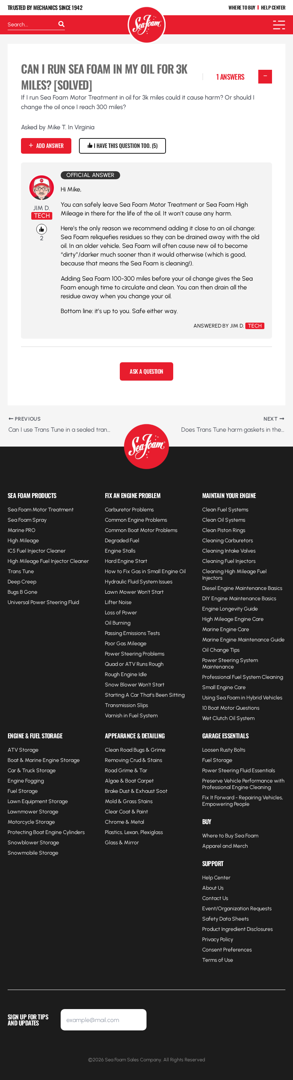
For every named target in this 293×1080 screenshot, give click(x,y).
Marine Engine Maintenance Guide (243, 639)
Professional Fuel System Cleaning (242, 677)
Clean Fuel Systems (225, 509)
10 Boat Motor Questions (230, 708)
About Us (213, 888)
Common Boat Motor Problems (141, 530)
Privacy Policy (217, 939)
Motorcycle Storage (31, 822)
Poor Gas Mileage (125, 643)
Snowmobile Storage (33, 853)
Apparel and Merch (225, 846)
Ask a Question (146, 371)
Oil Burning (117, 623)
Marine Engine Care (225, 629)
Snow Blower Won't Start (134, 684)
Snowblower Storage (33, 842)
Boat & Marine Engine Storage (44, 760)
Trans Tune (21, 571)
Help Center (216, 877)
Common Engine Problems (136, 520)
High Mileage (23, 540)
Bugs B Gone (22, 592)
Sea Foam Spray (27, 520)
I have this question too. (124, 145)
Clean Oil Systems (223, 520)
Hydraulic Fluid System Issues (138, 582)
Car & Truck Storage (32, 770)
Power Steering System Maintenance (230, 663)
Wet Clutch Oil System (228, 718)
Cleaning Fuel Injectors (229, 561)
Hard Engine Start (126, 561)
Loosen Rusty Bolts (223, 750)
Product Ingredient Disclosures (237, 929)
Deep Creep (22, 582)
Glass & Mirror (122, 842)
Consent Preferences (227, 950)
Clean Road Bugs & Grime (135, 750)
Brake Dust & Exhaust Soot (136, 791)
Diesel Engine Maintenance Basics (242, 588)
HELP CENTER (273, 7)
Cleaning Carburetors (227, 540)
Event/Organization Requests (237, 908)
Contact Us (215, 898)
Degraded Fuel (122, 540)
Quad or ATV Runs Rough (134, 664)
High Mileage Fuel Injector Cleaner (48, 561)
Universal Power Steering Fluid (43, 602)
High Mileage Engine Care (233, 619)
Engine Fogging (26, 781)
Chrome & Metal (124, 822)
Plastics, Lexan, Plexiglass (134, 832)
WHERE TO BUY (242, 7)
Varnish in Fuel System (131, 715)
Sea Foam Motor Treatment (41, 509)
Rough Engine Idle (126, 674)
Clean (209, 530)
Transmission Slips (126, 705)
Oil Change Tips (221, 650)
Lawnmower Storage (33, 811)
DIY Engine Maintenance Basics (239, 598)
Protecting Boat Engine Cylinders (46, 832)
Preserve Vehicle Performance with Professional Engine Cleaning (243, 784)
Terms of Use (217, 960)
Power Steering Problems (134, 654)
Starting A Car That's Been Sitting (145, 695)
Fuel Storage (23, 791)
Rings (238, 530)
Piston (224, 530)
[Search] (61, 25)
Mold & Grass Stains (129, 801)
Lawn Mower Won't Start (134, 592)
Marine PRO (21, 530)
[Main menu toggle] (279, 25)
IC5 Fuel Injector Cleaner (37, 551)
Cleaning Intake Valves (229, 551)
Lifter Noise (118, 602)
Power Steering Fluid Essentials (238, 770)
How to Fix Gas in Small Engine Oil (145, 571)
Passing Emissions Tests (132, 633)
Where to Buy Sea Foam (230, 835)
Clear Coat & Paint (126, 811)
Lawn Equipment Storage (38, 801)
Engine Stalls (120, 551)
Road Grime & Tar (126, 770)
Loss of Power (121, 612)
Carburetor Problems (129, 509)
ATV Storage (23, 750)
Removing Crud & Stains (133, 760)
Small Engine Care (224, 687)
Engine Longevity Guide (230, 609)
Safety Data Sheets (225, 919)
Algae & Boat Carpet (129, 781)
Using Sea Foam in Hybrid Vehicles (242, 697)
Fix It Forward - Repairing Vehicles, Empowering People (242, 800)
